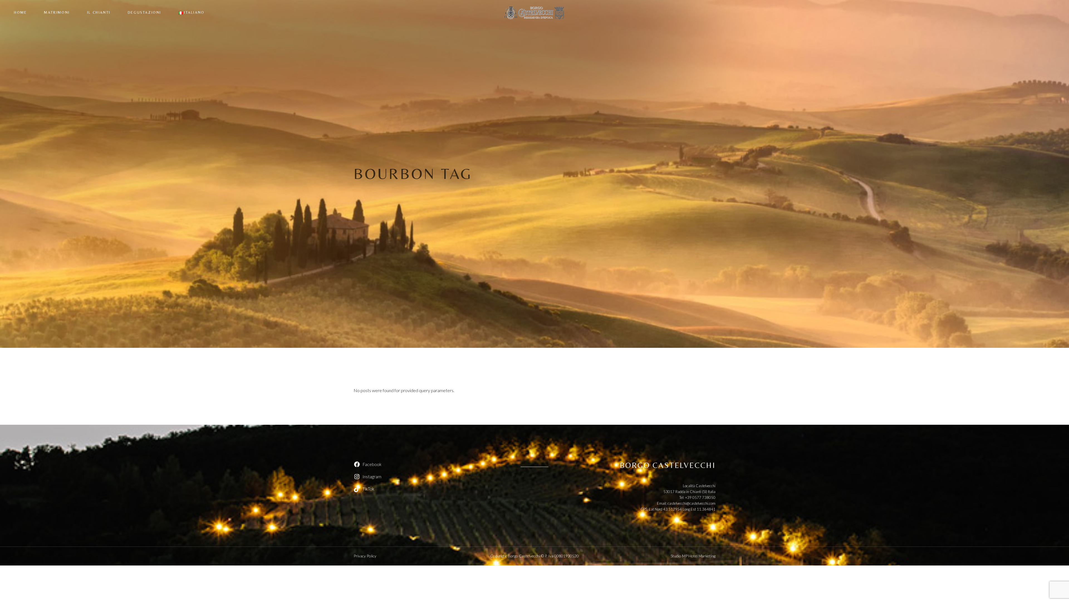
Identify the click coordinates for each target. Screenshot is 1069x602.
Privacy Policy (365, 556)
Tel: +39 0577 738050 (697, 497)
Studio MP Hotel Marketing (693, 556)
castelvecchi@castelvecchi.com (691, 503)
